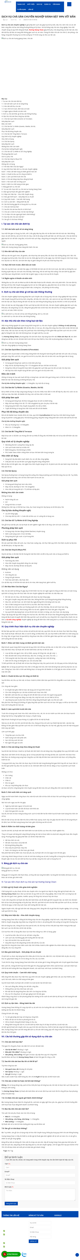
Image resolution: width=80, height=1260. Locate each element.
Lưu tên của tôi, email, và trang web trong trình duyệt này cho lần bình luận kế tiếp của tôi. (40, 1160)
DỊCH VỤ (39, 4)
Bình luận (8, 1187)
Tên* (6, 1164)
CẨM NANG (56, 4)
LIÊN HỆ (30, 9)
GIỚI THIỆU (31, 4)
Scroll (77, 1255)
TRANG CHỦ (21, 4)
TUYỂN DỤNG (21, 9)
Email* (7, 1172)
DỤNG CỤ (47, 4)
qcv (6, 20)
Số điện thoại (9, 1179)
